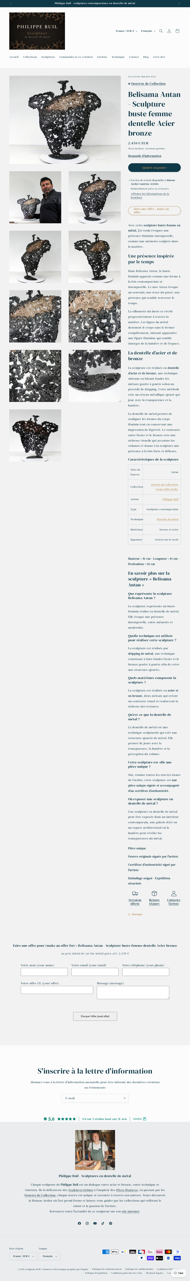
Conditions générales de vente (126, 1273)
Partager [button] (137, 914)
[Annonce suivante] (179, 3)
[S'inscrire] (124, 1098)
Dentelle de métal (167, 519)
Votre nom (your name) (37, 965)
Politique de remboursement (107, 1269)
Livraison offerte (135, 902)
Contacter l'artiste (173, 902)
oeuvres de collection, (164, 484)
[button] (161, 31)
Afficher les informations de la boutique (150, 195)
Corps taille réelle (167, 489)
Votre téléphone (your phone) (143, 965)
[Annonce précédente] (10, 3)
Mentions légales (154, 1273)
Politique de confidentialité (139, 1269)
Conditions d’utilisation (169, 1269)
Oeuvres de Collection (39, 1195)
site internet (130, 1211)
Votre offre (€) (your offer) (40, 983)
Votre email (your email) (88, 965)
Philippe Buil (170, 499)
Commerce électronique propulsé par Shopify (65, 1269)
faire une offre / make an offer (151, 210)
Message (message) (110, 983)
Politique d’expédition (96, 1273)
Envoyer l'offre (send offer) (95, 1016)
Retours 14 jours (154, 902)
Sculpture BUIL (33, 1269)
